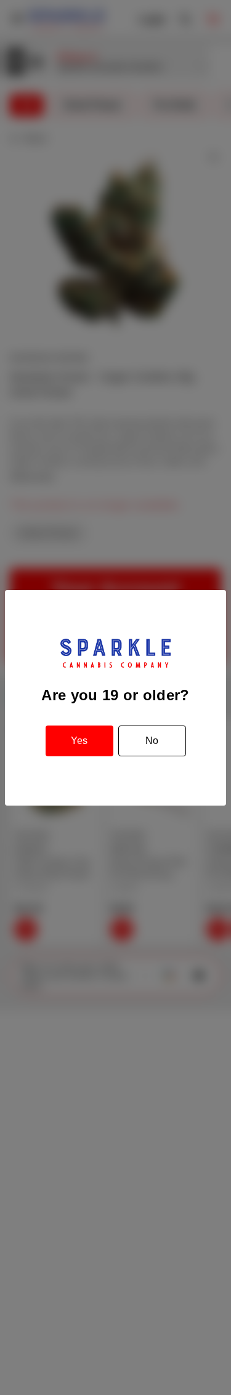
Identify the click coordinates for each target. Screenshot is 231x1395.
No (151, 740)
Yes (79, 740)
